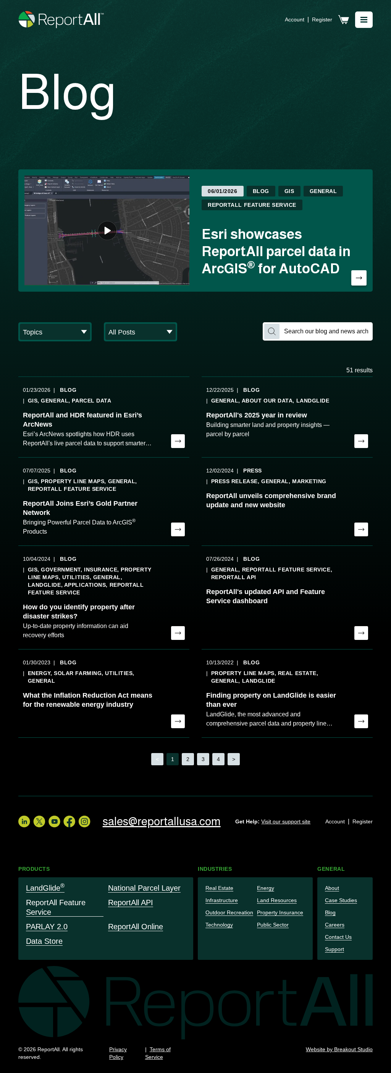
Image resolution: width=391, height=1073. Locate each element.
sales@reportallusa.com (162, 821)
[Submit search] (272, 331)
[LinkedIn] (24, 821)
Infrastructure (221, 900)
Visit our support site (285, 821)
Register (322, 19)
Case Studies (341, 900)
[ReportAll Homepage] (61, 20)
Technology (219, 925)
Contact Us (338, 937)
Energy (265, 888)
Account (294, 19)
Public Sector (273, 925)
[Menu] (364, 19)
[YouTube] (54, 821)
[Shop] (343, 19)
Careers (334, 925)
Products (34, 869)
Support (334, 949)
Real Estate (219, 888)
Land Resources (277, 900)
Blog (330, 912)
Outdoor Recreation (229, 912)
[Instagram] (84, 821)
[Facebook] (69, 821)
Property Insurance (280, 912)
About (332, 888)
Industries (215, 869)
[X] (39, 821)
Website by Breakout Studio (339, 1049)
